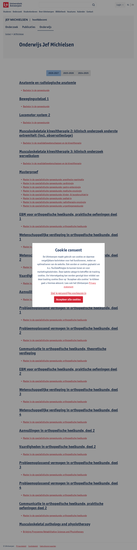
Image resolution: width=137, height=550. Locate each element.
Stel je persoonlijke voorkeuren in (68, 293)
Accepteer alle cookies (68, 299)
